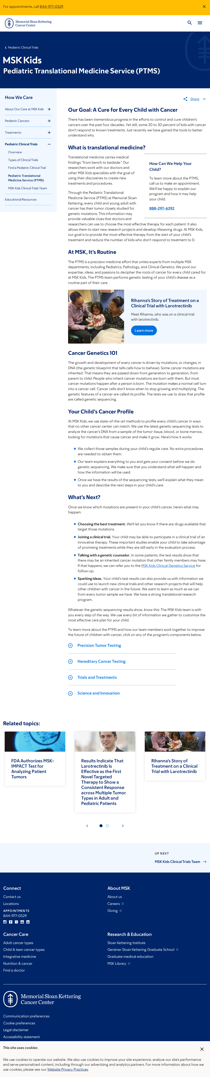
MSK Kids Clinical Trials (177, 862)
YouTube (22, 922)
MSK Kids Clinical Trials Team (27, 188)
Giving (113, 911)
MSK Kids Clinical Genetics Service (168, 566)
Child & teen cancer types (24, 950)
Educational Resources (21, 199)
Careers (114, 904)
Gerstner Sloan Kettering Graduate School (141, 950)
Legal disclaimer (16, 1030)
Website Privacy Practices (67, 1069)
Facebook (10, 922)
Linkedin (28, 922)
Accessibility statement (21, 1037)
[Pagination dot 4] (107, 825)
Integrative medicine (19, 956)
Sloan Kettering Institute (126, 943)
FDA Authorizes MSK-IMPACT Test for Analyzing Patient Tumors (32, 768)
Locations (11, 904)
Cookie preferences (19, 1023)
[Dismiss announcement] (204, 6)
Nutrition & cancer (17, 963)
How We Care (19, 97)
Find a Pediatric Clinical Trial (27, 167)
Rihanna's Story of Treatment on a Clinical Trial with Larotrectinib (174, 766)
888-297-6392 (161, 208)
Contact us (12, 897)
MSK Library (117, 963)
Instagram (5, 922)
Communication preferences (26, 1016)
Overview (15, 152)
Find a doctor (14, 970)
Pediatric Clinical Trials (23, 47)
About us (114, 897)
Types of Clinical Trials (23, 160)
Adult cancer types (18, 943)
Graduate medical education (130, 956)
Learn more (144, 330)
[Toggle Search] (190, 23)
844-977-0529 (51, 7)
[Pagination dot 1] (101, 825)
